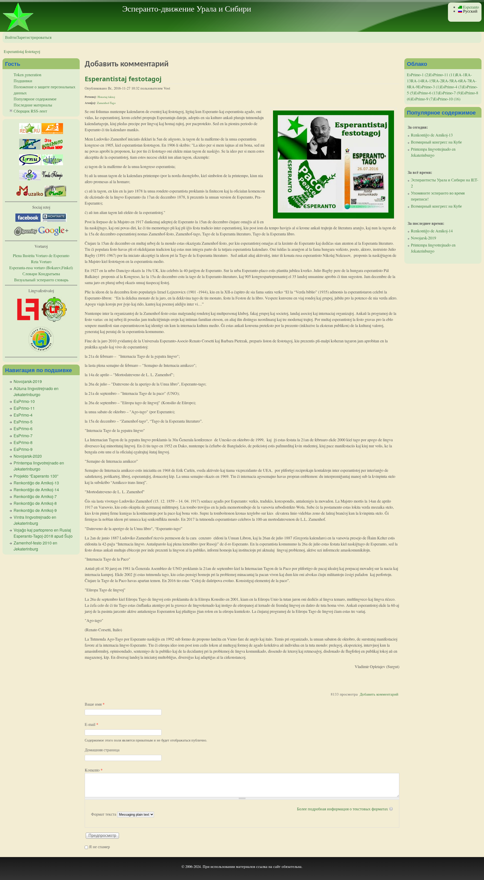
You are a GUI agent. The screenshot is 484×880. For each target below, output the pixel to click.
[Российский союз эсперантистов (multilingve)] (30, 132)
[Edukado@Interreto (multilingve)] (52, 132)
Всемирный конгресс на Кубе (436, 142)
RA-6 (455, 80)
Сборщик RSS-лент (30, 111)
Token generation (27, 74)
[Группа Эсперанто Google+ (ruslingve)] (53, 234)
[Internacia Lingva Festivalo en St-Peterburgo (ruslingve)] (41, 350)
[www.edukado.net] (52, 163)
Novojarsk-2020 (28, 456)
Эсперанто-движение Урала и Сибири (186, 8)
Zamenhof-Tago (106, 103)
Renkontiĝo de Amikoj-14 (36, 489)
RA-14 (416, 80)
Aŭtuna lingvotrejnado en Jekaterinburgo (36, 391)
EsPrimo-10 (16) (447, 98)
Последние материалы (33, 104)
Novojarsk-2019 (28, 381)
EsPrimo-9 (23, 449)
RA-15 (427, 80)
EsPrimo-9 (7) (422, 98)
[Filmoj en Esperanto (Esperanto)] (52, 179)
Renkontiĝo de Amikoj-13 (36, 483)
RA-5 (446, 80)
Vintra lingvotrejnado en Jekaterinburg (35, 520)
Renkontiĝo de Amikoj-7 (35, 496)
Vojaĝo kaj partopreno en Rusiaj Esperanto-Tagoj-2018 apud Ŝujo (43, 533)
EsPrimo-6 (23, 428)
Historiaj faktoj (106, 97)
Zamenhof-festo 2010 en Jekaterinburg (35, 546)
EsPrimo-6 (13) (426, 92)
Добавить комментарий (379, 694)
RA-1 (460, 74)
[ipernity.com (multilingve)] (26, 234)
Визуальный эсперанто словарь (41, 279)
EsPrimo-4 (23, 415)
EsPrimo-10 (24, 401)
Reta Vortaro (41, 261)
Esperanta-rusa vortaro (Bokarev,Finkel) (41, 267)
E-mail (91, 724)
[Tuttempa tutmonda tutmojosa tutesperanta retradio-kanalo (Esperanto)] (30, 195)
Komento (94, 770)
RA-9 (413, 86)
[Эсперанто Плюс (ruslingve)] (52, 148)
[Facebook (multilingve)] (28, 220)
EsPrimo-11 (24, 408)
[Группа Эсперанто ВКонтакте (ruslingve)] (54, 220)
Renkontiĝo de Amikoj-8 (35, 503)
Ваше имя (95, 704)
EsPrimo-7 (23, 435)
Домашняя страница (102, 749)
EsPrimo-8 (23, 442)
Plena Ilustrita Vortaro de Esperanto (41, 255)
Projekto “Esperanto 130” (36, 476)
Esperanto (470, 7)
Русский (469, 11)
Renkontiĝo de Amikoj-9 (35, 510)
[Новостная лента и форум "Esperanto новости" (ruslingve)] (30, 148)
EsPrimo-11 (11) (442, 74)
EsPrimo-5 (23, 422)
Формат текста (104, 814)
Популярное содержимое (35, 98)
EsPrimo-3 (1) (429, 86)
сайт (277, 866)
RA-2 (437, 80)
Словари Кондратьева (41, 273)
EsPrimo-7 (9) (450, 92)
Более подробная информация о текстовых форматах (342, 808)
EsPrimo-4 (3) (451, 86)
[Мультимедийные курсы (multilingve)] (30, 163)
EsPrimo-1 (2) (418, 74)
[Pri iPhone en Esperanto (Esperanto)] (55, 195)
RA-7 (464, 80)
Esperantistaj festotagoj (22, 51)
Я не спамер (99, 846)
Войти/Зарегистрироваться (28, 37)
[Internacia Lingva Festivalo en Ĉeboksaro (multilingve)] (28, 320)
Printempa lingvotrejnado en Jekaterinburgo (39, 466)
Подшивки (23, 80)
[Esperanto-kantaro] (30, 179)
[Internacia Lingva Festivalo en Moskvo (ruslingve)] (54, 320)
